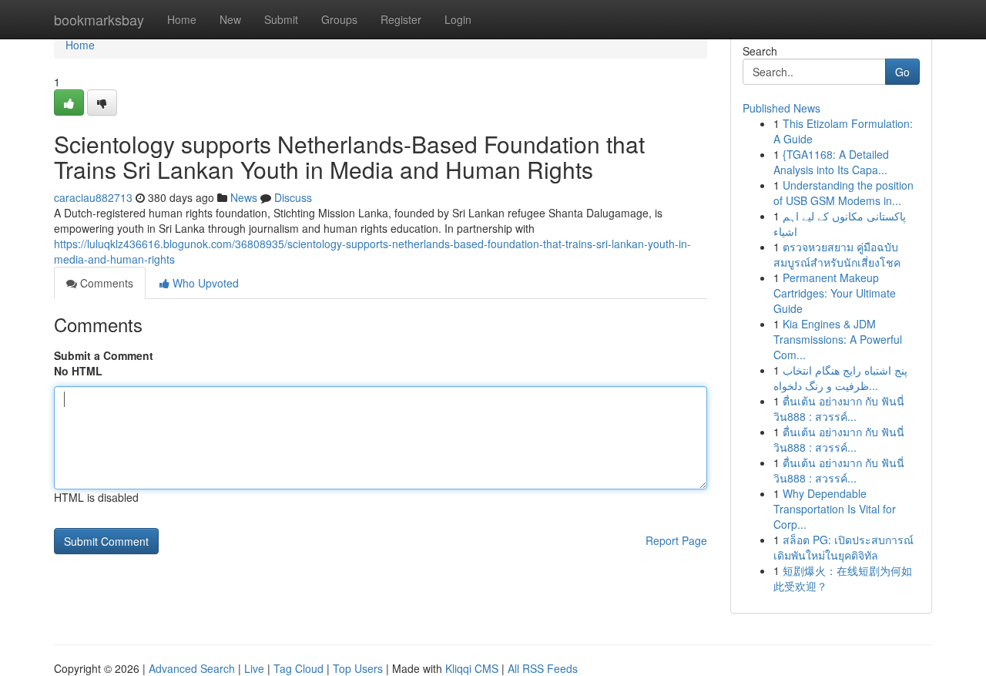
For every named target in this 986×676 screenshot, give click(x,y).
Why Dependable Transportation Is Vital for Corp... (834, 509)
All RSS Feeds (543, 668)
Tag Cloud (298, 668)
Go (902, 71)
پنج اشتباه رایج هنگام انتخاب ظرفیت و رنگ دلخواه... (840, 377)
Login (457, 19)
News (243, 197)
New (230, 19)
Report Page (676, 540)
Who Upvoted (204, 283)
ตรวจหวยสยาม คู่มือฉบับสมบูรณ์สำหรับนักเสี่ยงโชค (836, 254)
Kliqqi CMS (471, 668)
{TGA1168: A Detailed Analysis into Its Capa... (831, 161)
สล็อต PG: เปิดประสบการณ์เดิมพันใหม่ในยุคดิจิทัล (843, 547)
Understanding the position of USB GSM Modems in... (843, 192)
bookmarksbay (99, 19)
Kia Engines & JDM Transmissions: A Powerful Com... (837, 339)
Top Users (358, 668)
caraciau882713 (93, 197)
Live (254, 668)
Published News (781, 108)
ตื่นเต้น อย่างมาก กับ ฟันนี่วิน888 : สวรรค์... (838, 408)
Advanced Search (192, 668)
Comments (105, 283)
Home (181, 19)
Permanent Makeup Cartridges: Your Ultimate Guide (834, 293)
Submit (281, 19)
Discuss (293, 197)
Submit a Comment (103, 355)
